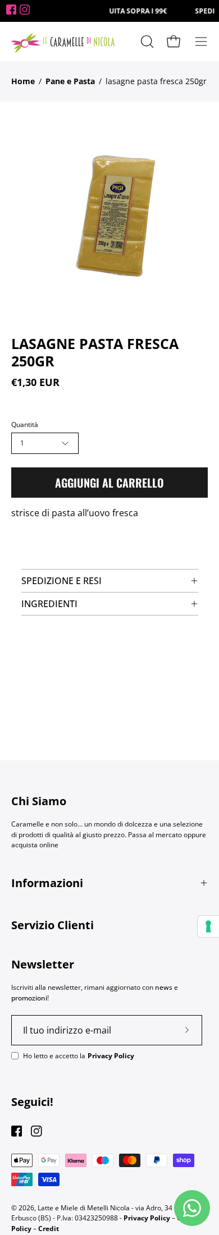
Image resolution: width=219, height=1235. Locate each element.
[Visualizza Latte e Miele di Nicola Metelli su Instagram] (36, 1131)
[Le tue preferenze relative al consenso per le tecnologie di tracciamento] (208, 926)
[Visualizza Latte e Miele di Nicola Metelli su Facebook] (16, 1131)
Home (23, 81)
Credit (48, 1228)
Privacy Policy (111, 1055)
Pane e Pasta (70, 81)
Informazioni (47, 882)
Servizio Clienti (52, 925)
